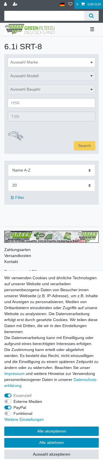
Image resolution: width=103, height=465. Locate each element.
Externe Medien (27, 401)
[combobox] (51, 62)
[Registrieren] (16, 4)
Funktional (22, 413)
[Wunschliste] (70, 4)
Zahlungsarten (17, 249)
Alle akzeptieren (51, 431)
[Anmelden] (6, 4)
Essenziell (22, 395)
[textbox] (51, 62)
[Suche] (91, 16)
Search (84, 145)
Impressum (14, 373)
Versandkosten (17, 255)
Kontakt (11, 261)
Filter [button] (19, 197)
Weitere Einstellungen (24, 419)
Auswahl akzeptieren (51, 454)
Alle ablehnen (51, 442)
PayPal (19, 407)
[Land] (62, 4)
